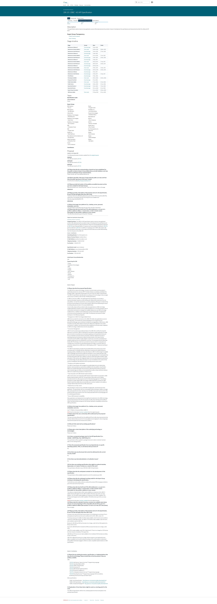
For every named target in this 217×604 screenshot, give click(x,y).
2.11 (81, 23)
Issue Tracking (72, 38)
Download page (87, 47)
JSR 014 (71, 562)
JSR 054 (72, 565)
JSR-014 (78, 227)
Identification (69, 219)
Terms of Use (92, 600)
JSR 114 (71, 568)
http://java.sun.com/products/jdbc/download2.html (94, 580)
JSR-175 (105, 226)
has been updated (84, 412)
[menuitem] (64, 5)
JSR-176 (70, 226)
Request (73, 219)
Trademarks (102, 600)
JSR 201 (71, 574)
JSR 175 (71, 572)
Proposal (75, 20)
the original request (94, 155)
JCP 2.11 (79, 158)
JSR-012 (71, 564)
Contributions (78, 219)
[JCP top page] (66, 2)
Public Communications (74, 36)
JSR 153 (71, 570)
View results (86, 49)
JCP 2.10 (79, 162)
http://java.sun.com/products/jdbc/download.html (93, 582)
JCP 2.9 (79, 166)
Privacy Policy (97, 600)
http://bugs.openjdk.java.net (84, 180)
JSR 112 (71, 567)
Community (73, 18)
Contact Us (86, 600)
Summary (70, 20)
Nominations (96, 20)
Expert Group (80, 18)
